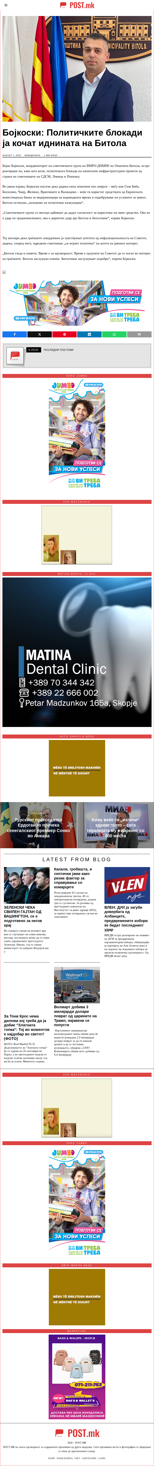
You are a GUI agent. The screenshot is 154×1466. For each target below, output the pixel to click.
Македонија (32, 155)
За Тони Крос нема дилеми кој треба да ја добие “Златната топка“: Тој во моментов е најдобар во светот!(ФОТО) (26, 1027)
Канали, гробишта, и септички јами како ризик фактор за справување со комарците (73, 878)
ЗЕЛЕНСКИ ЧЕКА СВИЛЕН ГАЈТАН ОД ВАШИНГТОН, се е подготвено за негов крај (23, 916)
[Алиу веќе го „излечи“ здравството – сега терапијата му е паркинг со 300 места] (115, 825)
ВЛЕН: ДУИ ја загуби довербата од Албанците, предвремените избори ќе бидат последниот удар (126, 918)
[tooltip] (14, 334)
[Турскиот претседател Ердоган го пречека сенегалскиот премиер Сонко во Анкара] (38, 825)
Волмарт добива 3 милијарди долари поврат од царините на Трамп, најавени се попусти (75, 1016)
